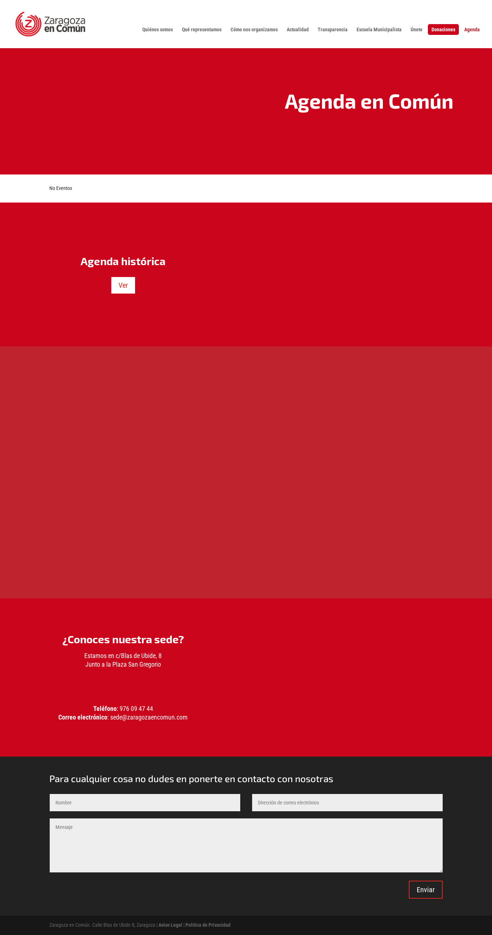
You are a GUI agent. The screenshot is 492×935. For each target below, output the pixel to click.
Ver (123, 285)
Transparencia (333, 29)
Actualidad (298, 29)
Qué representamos (202, 29)
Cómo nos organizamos (254, 29)
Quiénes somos (157, 29)
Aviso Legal (170, 925)
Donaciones (443, 29)
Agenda (472, 29)
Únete (416, 29)
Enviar (426, 889)
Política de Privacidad (208, 925)
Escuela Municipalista (379, 29)
